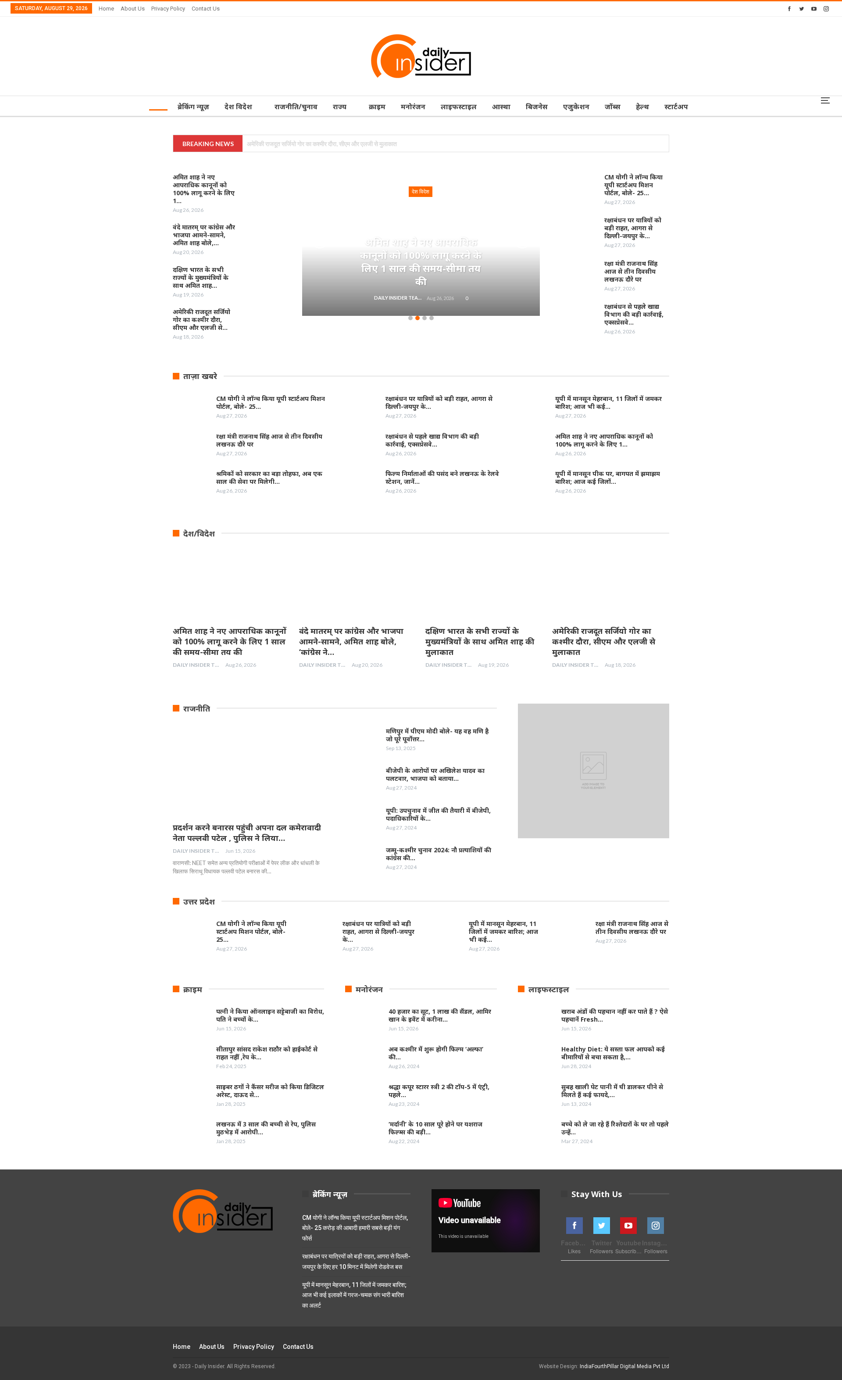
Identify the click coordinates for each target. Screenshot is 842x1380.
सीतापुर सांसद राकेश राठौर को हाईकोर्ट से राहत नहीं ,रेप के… (267, 1053)
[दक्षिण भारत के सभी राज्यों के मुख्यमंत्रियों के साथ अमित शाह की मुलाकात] (262, 280)
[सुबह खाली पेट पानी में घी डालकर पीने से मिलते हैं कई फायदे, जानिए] (537, 1097)
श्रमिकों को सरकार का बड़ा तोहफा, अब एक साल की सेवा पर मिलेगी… (269, 477)
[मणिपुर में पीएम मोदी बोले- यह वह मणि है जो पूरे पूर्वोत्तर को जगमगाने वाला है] (361, 741)
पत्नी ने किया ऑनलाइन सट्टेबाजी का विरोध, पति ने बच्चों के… (270, 1015)
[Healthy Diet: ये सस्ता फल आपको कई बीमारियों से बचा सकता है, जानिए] (537, 1059)
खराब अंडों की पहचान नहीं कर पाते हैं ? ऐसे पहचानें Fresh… (614, 1015)
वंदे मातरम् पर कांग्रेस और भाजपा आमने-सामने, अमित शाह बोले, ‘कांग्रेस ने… (351, 641)
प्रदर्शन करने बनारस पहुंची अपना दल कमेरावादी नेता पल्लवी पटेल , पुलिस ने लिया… (247, 832)
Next (522, 239)
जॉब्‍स (613, 106)
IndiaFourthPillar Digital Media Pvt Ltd (624, 1366)
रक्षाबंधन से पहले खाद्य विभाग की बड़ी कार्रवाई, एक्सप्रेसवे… (634, 314)
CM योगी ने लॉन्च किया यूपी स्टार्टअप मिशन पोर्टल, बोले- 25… (633, 185)
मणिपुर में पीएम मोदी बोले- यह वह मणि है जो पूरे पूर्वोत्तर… (437, 735)
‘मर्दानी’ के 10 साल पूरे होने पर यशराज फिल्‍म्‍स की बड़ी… (435, 1128)
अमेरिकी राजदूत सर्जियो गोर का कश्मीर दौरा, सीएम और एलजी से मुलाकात (603, 641)
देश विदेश (238, 106)
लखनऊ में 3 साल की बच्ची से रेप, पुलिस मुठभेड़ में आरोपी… (266, 1128)
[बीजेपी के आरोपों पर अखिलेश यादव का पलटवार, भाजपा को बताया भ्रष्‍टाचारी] (361, 781)
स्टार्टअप (676, 106)
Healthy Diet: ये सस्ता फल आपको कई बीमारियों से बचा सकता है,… (613, 1053)
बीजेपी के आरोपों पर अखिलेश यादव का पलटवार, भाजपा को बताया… (435, 774)
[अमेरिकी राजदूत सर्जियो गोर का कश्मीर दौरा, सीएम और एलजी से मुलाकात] (262, 322)
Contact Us (206, 8)
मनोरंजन (413, 106)
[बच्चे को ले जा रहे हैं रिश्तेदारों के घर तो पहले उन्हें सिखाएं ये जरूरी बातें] (537, 1134)
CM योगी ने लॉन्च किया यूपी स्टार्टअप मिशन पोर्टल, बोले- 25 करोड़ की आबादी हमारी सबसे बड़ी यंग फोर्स (355, 1228)
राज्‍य (339, 106)
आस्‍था (501, 106)
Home (106, 8)
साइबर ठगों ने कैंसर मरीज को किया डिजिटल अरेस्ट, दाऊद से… (270, 1091)
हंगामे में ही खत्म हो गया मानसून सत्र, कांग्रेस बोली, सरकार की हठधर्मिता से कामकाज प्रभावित (344, 143)
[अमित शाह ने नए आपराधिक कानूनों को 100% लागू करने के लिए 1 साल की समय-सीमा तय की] (262, 187)
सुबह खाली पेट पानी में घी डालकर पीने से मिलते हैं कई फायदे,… (612, 1091)
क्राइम (377, 106)
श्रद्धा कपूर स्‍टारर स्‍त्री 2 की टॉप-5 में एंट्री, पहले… (439, 1091)
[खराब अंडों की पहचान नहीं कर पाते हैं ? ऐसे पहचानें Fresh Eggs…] (537, 1022)
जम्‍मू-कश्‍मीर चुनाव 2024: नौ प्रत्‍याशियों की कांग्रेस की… (438, 854)
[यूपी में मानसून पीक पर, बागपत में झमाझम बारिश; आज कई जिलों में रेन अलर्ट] (530, 484)
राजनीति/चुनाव (296, 106)
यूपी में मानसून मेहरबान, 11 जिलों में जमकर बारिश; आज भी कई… (608, 402)
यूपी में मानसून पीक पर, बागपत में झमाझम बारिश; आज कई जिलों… (607, 477)
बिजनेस (537, 106)
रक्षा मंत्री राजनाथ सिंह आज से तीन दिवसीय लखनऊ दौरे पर (630, 271)
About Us (133, 8)
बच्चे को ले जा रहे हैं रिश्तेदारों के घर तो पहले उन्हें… (615, 1128)
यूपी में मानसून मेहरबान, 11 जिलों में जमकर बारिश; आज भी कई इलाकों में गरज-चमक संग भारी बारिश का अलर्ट (354, 1295)
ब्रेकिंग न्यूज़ (193, 106)
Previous (319, 239)
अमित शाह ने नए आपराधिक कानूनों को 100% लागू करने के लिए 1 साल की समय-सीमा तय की (421, 261)
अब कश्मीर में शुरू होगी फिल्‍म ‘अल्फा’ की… (436, 1053)
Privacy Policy (168, 8)
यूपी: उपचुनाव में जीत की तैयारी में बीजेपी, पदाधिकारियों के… (438, 814)
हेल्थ (642, 106)
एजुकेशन (576, 106)
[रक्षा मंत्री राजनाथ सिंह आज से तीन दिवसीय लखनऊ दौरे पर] (580, 274)
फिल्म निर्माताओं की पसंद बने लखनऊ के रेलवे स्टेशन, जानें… (442, 477)
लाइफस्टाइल (459, 106)
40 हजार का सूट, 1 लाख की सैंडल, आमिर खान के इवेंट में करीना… (440, 1015)
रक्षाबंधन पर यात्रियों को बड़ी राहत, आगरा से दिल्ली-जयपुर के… (632, 228)
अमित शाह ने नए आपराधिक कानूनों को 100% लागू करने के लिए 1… (604, 440)
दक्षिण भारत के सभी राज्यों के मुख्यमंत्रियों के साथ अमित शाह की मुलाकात (479, 641)
